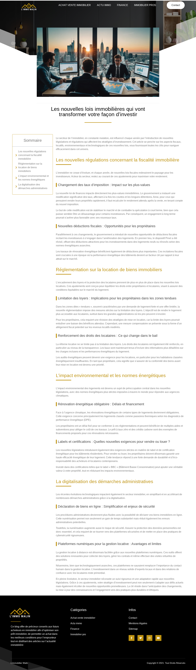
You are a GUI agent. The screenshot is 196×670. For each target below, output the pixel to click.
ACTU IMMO (104, 5)
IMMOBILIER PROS (145, 5)
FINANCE (122, 5)
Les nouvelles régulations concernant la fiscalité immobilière (32, 155)
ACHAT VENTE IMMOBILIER (74, 5)
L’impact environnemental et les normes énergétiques (33, 178)
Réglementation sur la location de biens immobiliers (30, 167)
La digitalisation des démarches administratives (32, 186)
